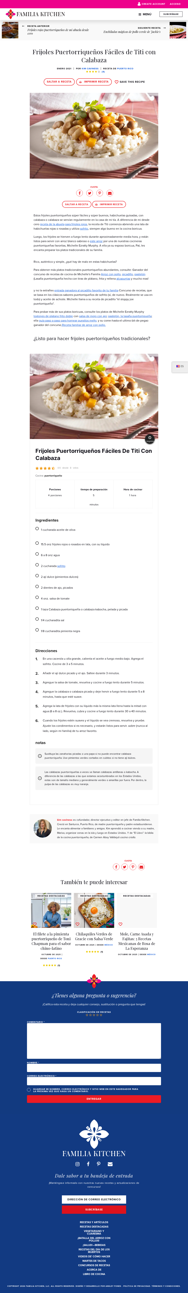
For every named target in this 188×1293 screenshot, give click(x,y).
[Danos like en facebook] (88, 1164)
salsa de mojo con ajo (93, 316)
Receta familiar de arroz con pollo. (83, 325)
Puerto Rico (125, 68)
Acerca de (94, 1270)
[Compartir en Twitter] (89, 193)
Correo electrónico (41, 1076)
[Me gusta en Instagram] (77, 1164)
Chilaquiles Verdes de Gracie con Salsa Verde (94, 936)
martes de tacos (94, 1261)
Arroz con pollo (111, 274)
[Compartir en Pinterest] (99, 193)
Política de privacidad (136, 1286)
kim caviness (90, 68)
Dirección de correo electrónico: (94, 1199)
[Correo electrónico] (110, 1164)
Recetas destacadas (94, 1227)
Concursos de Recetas (94, 1265)
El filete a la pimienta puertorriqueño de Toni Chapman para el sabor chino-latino (51, 941)
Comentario (36, 1022)
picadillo (127, 274)
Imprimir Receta (96, 82)
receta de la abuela (52, 224)
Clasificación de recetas (94, 1012)
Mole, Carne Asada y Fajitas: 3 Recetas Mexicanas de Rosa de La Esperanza (136, 941)
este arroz (96, 241)
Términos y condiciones (166, 1286)
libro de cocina (94, 1274)
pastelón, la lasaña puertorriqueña (129, 316)
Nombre (33, 1063)
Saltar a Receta (59, 82)
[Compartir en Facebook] (79, 193)
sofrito (84, 229)
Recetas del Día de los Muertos (94, 1251)
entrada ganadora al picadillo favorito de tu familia (86, 290)
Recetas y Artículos (94, 1222)
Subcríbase (171, 14)
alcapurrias (123, 279)
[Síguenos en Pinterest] (98, 1164)
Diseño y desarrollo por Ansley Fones (99, 1286)
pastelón (139, 274)
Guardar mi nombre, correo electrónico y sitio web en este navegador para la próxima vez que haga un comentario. (85, 1090)
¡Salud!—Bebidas (94, 1245)
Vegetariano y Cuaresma (94, 1232)
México (108, 945)
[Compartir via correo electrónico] (109, 193)
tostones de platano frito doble (53, 316)
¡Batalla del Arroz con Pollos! (94, 1239)
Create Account (153, 4)
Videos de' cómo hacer (94, 1256)
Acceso (175, 4)
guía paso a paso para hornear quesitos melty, (68, 320)
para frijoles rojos (76, 224)
